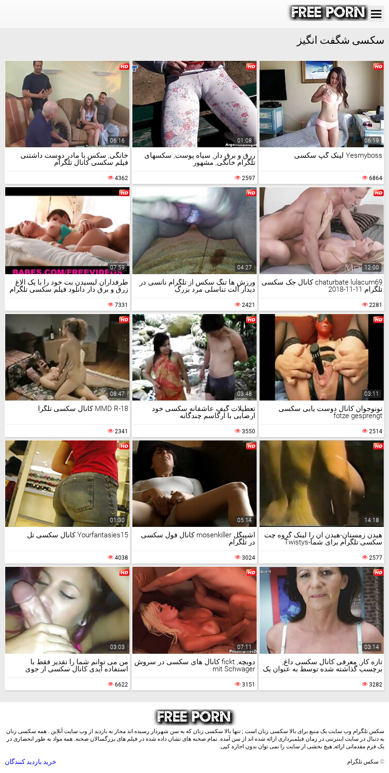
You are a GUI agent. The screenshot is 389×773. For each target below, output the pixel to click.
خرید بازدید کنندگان (30, 761)
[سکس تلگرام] (329, 18)
